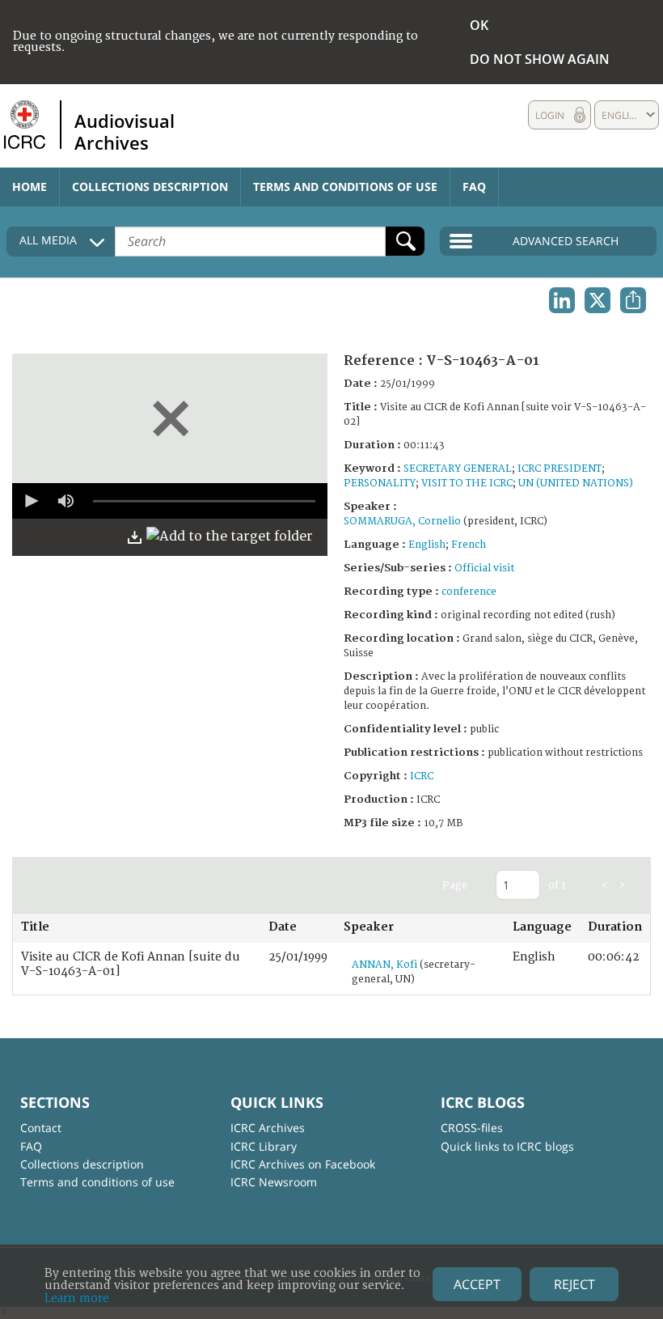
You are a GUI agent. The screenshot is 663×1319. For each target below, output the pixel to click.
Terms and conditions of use (345, 186)
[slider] (204, 500)
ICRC (421, 776)
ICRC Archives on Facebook (302, 1164)
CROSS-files (472, 1127)
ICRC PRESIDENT (559, 469)
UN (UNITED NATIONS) (575, 483)
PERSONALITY (380, 483)
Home (29, 186)
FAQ (474, 186)
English (427, 545)
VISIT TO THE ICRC (467, 483)
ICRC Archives (267, 1127)
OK (479, 25)
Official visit (484, 568)
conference (468, 592)
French (468, 545)
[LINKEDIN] (562, 300)
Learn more (76, 1298)
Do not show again (540, 59)
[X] (597, 300)
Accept (477, 1284)
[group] (65, 501)
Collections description (150, 186)
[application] (169, 501)
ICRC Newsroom (273, 1182)
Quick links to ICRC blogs (507, 1146)
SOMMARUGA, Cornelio (402, 521)
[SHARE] (633, 300)
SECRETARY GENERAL (457, 469)
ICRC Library (263, 1146)
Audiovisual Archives (124, 131)
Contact (40, 1127)
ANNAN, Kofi (384, 965)
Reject (574, 1284)
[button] (30, 501)
